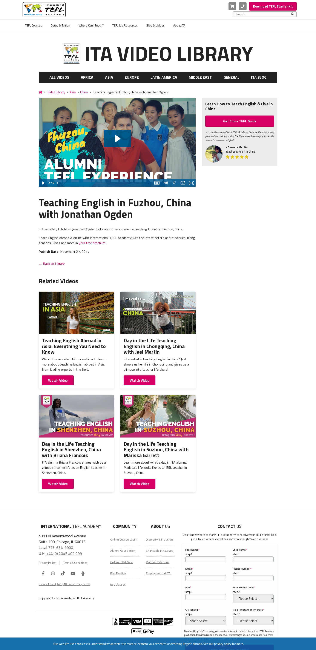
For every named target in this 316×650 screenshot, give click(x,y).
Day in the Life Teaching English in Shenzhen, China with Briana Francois (71, 449)
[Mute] (165, 183)
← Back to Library (52, 263)
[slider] (103, 183)
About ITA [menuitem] (179, 25)
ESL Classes (118, 584)
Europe (132, 77)
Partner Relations (157, 562)
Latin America (163, 77)
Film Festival (118, 573)
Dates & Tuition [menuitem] (60, 25)
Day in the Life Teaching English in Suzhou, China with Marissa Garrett (156, 449)
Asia (109, 77)
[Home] (40, 92)
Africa (87, 77)
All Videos (59, 77)
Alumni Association (122, 550)
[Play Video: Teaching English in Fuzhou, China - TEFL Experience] (117, 138)
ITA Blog (259, 77)
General (231, 77)
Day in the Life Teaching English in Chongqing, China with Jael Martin (154, 346)
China (84, 92)
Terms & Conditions (75, 563)
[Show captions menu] (157, 183)
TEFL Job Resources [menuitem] (125, 25)
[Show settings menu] (174, 183)
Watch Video (58, 380)
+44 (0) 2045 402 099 (64, 553)
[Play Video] (43, 183)
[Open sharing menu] (182, 183)
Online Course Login (123, 539)
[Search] (292, 14)
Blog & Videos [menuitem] (155, 25)
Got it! (254, 643)
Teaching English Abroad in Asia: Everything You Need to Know (74, 346)
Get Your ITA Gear (121, 562)
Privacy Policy (47, 563)
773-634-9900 (60, 547)
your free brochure (92, 242)
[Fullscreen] (191, 183)
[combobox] (263, 14)
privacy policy (223, 643)
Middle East (200, 77)
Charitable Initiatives (159, 550)
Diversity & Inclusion (159, 539)
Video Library (56, 92)
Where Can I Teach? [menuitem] (91, 25)
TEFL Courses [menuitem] (33, 25)
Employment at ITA (158, 573)
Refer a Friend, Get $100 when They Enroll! (64, 584)
